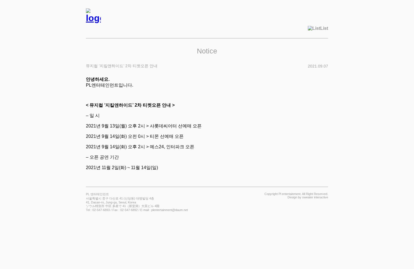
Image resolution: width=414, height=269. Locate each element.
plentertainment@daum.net (169, 210)
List (324, 28)
